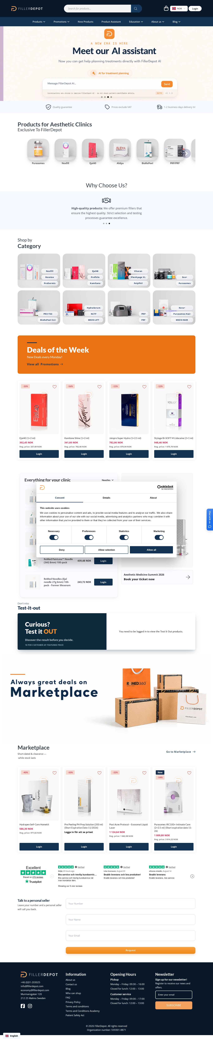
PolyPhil (138, 283)
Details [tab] (106, 497)
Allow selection (106, 550)
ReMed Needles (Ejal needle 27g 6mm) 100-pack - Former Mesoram (57, 582)
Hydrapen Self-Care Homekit (34, 824)
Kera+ (182, 307)
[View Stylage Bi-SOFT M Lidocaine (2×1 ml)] (174, 408)
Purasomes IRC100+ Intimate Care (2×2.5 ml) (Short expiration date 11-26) (173, 827)
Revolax (49, 277)
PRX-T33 (48, 313)
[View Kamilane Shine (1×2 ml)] (84, 408)
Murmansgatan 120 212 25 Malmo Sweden (33, 996)
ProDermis (50, 283)
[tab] (102, 97)
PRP (143, 313)
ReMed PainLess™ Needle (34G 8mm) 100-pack (58, 561)
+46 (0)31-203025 (30, 982)
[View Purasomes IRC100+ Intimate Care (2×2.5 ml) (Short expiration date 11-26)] (174, 794)
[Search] (136, 8)
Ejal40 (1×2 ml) (27, 438)
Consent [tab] (59, 497)
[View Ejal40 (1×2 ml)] (39, 408)
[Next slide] (186, 153)
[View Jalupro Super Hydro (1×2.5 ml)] (129, 408)
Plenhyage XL (138, 277)
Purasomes (185, 283)
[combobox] (11, 1036)
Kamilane (95, 283)
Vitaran (138, 271)
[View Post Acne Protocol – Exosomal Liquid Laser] (129, 794)
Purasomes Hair (182, 313)
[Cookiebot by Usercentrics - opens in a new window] (159, 487)
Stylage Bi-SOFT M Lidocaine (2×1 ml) (173, 438)
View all (43, 364)
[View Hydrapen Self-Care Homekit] (39, 794)
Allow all (151, 550)
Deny (62, 550)
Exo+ (184, 277)
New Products (85, 21)
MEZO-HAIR (182, 319)
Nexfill (49, 271)
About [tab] (153, 497)
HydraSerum (93, 307)
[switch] (89, 537)
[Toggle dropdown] (44, 22)
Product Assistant (111, 21)
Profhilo (95, 277)
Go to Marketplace (178, 751)
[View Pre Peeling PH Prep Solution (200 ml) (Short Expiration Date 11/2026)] (84, 794)
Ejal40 (95, 271)
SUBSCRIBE (173, 1005)
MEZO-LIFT (93, 319)
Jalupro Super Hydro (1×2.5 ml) (125, 438)
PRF (143, 319)
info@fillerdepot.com (32, 986)
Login (195, 8)
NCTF (94, 313)
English (14, 1035)
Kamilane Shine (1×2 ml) (76, 438)
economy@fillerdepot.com (35, 990)
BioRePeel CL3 (48, 319)
